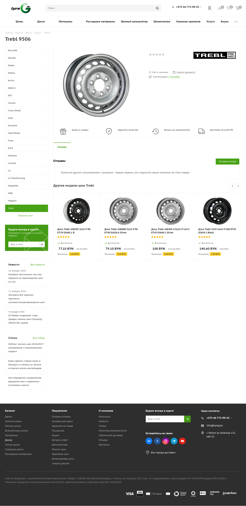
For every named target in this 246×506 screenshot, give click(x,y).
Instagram (165, 441)
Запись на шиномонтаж (177, 129)
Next (238, 186)
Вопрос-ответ (60, 440)
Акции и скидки (80, 129)
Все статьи (39, 337)
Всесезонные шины (16, 430)
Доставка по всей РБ (221, 129)
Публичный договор (111, 435)
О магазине (106, 410)
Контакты (104, 444)
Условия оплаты (61, 416)
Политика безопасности (113, 430)
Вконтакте (149, 441)
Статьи (102, 425)
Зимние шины (13, 421)
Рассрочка (58, 430)
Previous (232, 186)
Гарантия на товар (62, 425)
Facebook (157, 441)
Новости (103, 421)
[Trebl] (214, 55)
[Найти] (157, 8)
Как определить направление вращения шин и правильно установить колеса (24, 381)
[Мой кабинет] (209, 8)
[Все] (236, 22)
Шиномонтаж (60, 444)
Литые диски (12, 444)
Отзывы (103, 440)
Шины (8, 416)
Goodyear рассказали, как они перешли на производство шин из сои (25, 278)
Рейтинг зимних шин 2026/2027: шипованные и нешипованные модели (26, 348)
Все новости (38, 264)
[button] (232, 383)
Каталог (10, 410)
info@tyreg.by (215, 425)
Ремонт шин (59, 449)
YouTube (182, 441)
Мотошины (11, 435)
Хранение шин (60, 454)
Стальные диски (14, 449)
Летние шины (13, 425)
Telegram (174, 441)
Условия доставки (62, 421)
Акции (55, 435)
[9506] (96, 85)
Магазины (104, 416)
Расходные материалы (18, 454)
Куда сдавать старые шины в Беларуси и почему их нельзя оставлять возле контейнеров (25, 364)
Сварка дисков (60, 463)
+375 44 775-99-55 (187, 7)
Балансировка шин (63, 458)
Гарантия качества (128, 129)
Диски (8, 440)
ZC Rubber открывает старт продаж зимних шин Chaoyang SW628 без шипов (25, 319)
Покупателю (59, 410)
